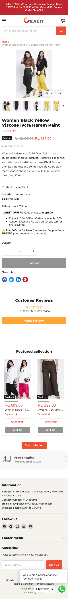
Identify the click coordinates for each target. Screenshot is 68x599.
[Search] (61, 31)
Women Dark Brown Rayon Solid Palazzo (50, 410)
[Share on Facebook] (4, 279)
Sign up (54, 565)
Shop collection (34, 445)
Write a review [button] (34, 321)
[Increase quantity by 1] (33, 251)
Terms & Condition (23, 583)
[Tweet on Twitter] (11, 279)
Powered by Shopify (34, 592)
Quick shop (17, 421)
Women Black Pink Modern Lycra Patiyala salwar (16, 410)
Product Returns (45, 583)
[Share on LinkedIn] (18, 279)
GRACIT (11, 131)
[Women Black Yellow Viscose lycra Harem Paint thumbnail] (6, 106)
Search (10, 580)
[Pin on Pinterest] (25, 279)
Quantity (6, 243)
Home (5, 41)
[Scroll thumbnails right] (63, 106)
